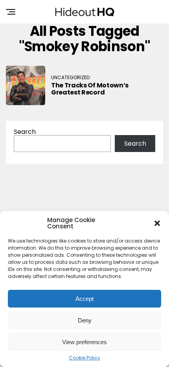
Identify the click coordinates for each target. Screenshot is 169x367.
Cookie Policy (84, 358)
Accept (84, 298)
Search (25, 131)
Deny (85, 320)
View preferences (84, 342)
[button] (157, 223)
